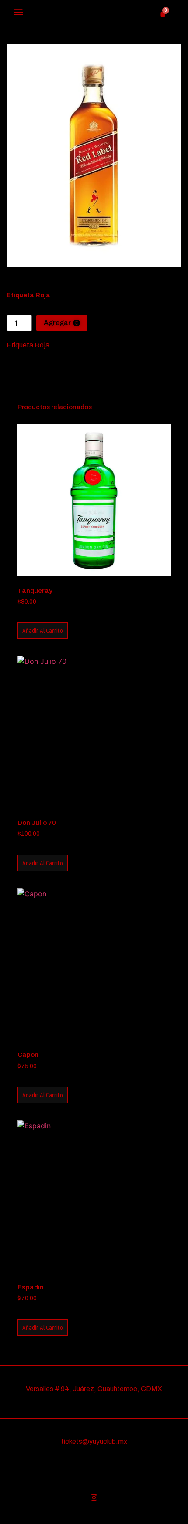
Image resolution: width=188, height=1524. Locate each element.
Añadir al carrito (42, 630)
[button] (18, 11)
